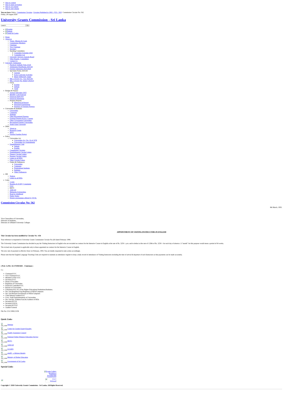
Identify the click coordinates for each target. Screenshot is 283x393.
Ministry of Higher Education (17, 357)
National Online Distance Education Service (22, 337)
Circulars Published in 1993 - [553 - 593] (47, 12)
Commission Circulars (24, 12)
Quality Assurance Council (16, 333)
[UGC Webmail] (50, 380)
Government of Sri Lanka (16, 361)
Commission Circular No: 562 (18, 202)
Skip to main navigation (13, 5)
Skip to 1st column (11, 7)
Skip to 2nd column (12, 9)
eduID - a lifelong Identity (16, 353)
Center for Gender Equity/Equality (19, 329)
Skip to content (10, 3)
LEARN (10, 349)
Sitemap (10, 325)
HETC (9, 341)
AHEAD (10, 345)
